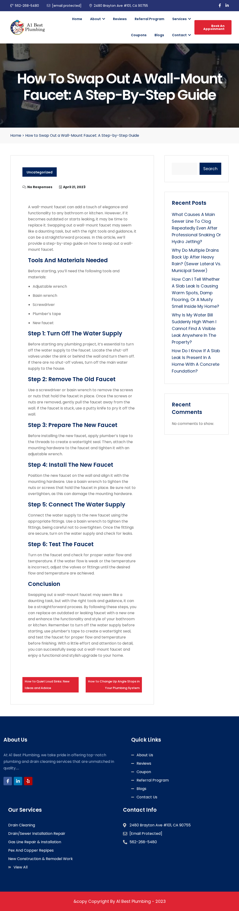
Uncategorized (40, 172)
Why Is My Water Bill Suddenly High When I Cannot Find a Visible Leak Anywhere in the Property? (194, 328)
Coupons (139, 35)
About (96, 19)
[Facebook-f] (8, 781)
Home (77, 19)
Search (210, 169)
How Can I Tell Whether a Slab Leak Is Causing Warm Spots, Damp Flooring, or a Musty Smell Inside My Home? (196, 292)
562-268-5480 (27, 5)
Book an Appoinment (214, 27)
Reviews (120, 19)
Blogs (159, 35)
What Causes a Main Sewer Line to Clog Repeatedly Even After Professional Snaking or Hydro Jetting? (196, 228)
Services (179, 19)
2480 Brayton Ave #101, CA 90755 (121, 5)
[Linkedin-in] (18, 781)
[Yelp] (28, 781)
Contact (179, 35)
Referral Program (149, 19)
